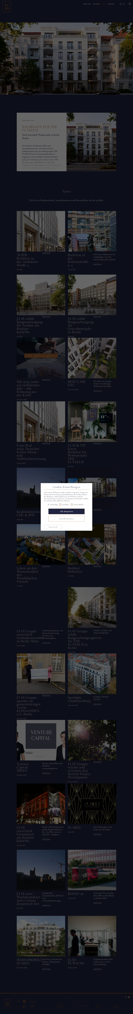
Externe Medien (78, 504)
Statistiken (65, 504)
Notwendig (53, 504)
